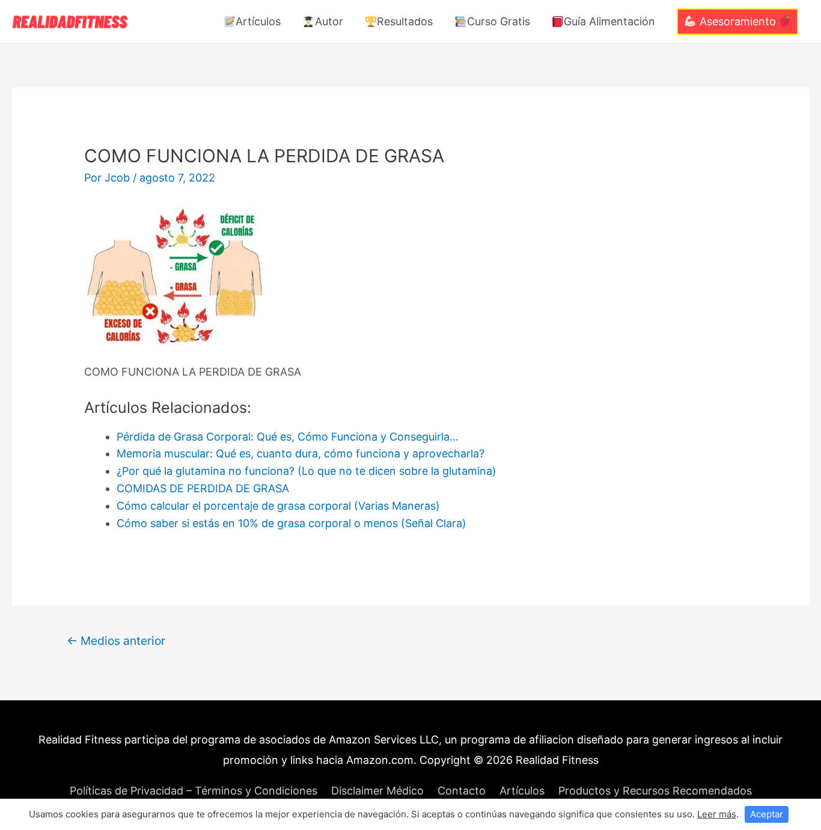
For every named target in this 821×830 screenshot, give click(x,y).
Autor (329, 21)
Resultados (405, 21)
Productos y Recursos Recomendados (655, 790)
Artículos (258, 21)
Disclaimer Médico (377, 790)
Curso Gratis (498, 21)
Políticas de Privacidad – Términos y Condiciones (193, 790)
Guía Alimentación (609, 21)
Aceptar (766, 814)
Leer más (716, 814)
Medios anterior (116, 640)
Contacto (462, 790)
